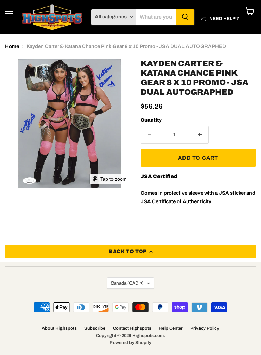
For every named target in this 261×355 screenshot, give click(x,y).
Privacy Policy (204, 328)
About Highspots (59, 328)
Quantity (151, 120)
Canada (127, 283)
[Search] (185, 17)
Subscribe (94, 328)
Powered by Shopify (130, 342)
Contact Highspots (132, 328)
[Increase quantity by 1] (200, 135)
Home (12, 46)
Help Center (171, 328)
